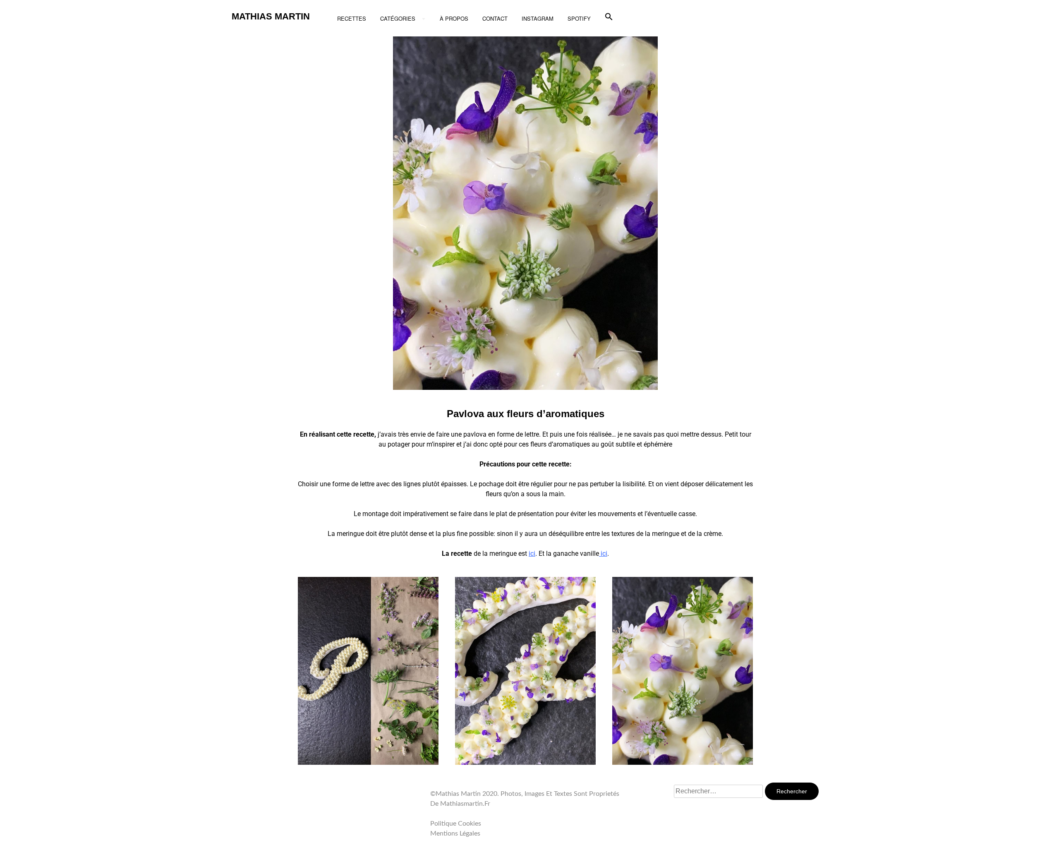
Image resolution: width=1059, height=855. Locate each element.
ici (603, 553)
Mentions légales (455, 833)
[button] (609, 16)
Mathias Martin (271, 16)
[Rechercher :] (719, 791)
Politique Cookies (455, 823)
